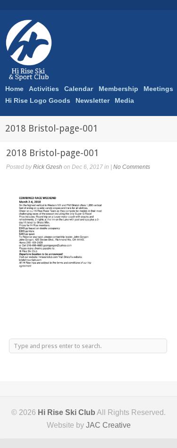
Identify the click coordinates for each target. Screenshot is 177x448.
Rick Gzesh (47, 167)
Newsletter (93, 100)
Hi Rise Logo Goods (37, 100)
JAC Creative (108, 425)
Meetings (158, 88)
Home (14, 88)
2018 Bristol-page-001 (52, 153)
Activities (44, 87)
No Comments (131, 167)
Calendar (78, 88)
